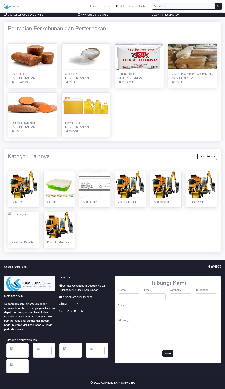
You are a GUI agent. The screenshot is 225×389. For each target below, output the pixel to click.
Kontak (142, 6)
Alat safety (90, 202)
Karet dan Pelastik (23, 242)
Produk (120, 6)
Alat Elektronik (127, 202)
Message (124, 320)
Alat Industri (161, 202)
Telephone (202, 290)
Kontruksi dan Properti (60, 242)
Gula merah (18, 74)
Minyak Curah (73, 123)
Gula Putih (71, 74)
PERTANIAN (27, 78)
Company (175, 290)
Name (122, 290)
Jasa (131, 6)
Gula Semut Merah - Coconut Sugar (193, 74)
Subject (123, 305)
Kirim (168, 354)
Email (147, 290)
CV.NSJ (180, 82)
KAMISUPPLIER (124, 383)
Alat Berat (18, 202)
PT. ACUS (21, 82)
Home (94, 6)
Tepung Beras (126, 74)
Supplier (107, 6)
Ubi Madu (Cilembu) (24, 123)
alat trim (52, 202)
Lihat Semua (207, 156)
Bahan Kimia (196, 202)
